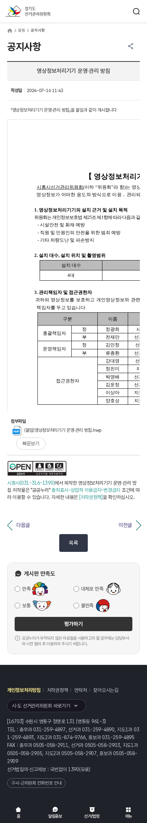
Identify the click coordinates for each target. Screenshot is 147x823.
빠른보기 (30, 443)
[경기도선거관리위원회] (41, 11)
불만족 (87, 605)
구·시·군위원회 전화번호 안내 (36, 783)
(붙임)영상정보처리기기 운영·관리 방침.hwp (63, 430)
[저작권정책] (91, 497)
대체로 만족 (92, 589)
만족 (26, 589)
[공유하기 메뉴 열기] (130, 46)
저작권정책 (57, 690)
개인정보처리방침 (24, 690)
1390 (73, 769)
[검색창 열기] (136, 11)
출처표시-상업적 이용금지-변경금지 (85, 490)
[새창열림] (37, 469)
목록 (73, 543)
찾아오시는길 (105, 690)
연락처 (80, 690)
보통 (26, 605)
